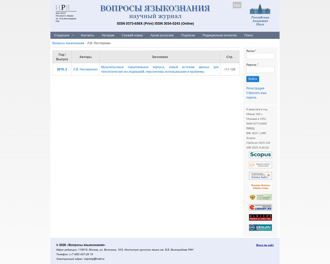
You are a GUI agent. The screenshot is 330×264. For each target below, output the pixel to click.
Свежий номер (132, 35)
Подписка (188, 35)
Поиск (248, 35)
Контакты (87, 35)
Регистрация (255, 88)
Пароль (251, 64)
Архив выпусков (162, 35)
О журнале (62, 35)
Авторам (108, 35)
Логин (250, 51)
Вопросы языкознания (68, 43)
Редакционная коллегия (220, 35)
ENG (237, 5)
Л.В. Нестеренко (85, 69)
